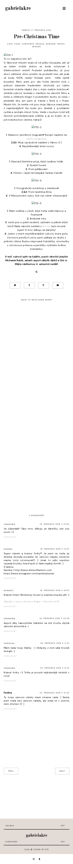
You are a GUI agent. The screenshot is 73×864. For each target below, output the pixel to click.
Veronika (9, 643)
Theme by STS (41, 849)
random (51, 44)
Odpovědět (10, 537)
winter (36, 47)
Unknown (9, 524)
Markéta (9, 590)
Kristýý (46, 226)
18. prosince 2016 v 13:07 (54, 549)
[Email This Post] (57, 285)
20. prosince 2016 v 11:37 (54, 643)
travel (61, 44)
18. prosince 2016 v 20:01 (54, 590)
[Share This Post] (29, 285)
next (62, 771)
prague (40, 44)
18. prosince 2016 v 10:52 (54, 524)
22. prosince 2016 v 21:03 (54, 693)
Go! (63, 825)
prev (11, 771)
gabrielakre (18, 8)
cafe (10, 44)
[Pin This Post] (43, 285)
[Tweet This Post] (15, 285)
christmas (28, 44)
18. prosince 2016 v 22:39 (54, 618)
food (17, 44)
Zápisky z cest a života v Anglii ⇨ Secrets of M (31, 601)
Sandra (8, 549)
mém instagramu (36, 138)
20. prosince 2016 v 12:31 (54, 668)
